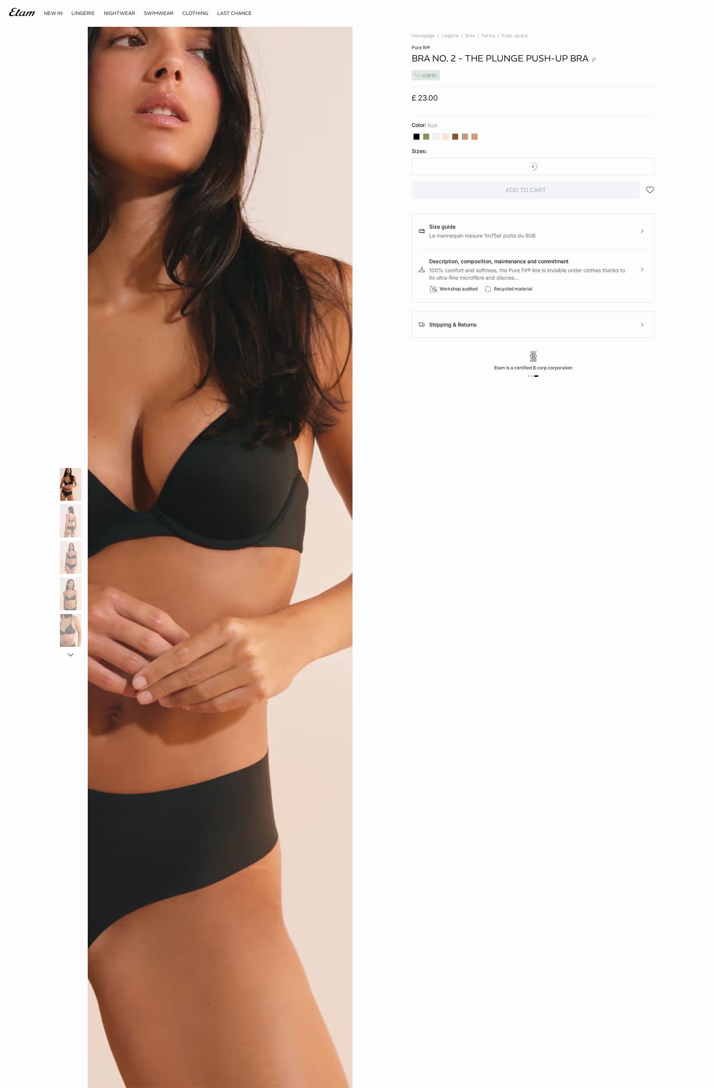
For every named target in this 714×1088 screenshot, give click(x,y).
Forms (488, 35)
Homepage (423, 35)
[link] (53, 13)
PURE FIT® (421, 47)
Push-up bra (515, 35)
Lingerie (450, 35)
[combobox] (533, 166)
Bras (470, 35)
